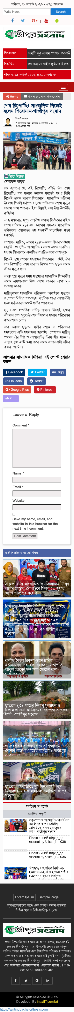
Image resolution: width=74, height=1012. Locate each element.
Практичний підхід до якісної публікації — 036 (47, 840)
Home (13, 97)
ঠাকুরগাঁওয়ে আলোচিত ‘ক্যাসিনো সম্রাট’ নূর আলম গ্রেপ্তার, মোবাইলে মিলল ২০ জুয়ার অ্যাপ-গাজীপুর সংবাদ (37, 588)
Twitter (39, 372)
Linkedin (15, 381)
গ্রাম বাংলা (33, 96)
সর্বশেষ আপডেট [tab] (37, 806)
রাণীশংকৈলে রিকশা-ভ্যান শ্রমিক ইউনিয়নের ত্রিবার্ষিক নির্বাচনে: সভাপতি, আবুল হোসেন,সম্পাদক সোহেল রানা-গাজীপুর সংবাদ (34, 667)
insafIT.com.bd (47, 1001)
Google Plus (19, 389)
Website (18, 501)
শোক (57, 96)
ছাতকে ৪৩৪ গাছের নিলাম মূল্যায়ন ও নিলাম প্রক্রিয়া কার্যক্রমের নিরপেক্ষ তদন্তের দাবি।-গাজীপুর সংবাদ (36, 710)
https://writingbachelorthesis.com (24, 1009)
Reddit (38, 381)
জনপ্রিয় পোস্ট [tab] (37, 814)
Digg (60, 372)
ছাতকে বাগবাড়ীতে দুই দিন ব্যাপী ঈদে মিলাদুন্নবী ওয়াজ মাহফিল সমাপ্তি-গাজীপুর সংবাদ (35, 791)
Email (18, 487)
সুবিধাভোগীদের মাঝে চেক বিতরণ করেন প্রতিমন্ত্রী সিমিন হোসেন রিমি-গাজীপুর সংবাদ (36, 907)
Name (18, 473)
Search (61, 12)
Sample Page (49, 897)
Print (12, 398)
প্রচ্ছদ (50, 96)
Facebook (15, 372)
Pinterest (46, 389)
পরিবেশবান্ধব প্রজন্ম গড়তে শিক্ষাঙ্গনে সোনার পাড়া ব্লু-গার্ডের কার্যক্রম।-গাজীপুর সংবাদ (35, 751)
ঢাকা (43, 96)
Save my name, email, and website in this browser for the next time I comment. (35, 524)
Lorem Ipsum (24, 897)
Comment (21, 425)
